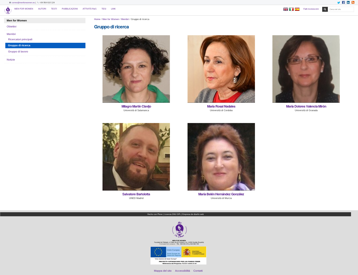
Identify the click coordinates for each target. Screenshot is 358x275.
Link (113, 9)
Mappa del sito (163, 270)
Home (97, 19)
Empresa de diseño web (193, 214)
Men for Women (23, 9)
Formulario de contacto (167, 244)
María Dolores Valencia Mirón (306, 106)
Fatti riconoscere (311, 9)
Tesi (104, 9)
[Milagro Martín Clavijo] (136, 69)
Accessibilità (182, 270)
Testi (54, 9)
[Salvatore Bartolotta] (136, 157)
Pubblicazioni (70, 9)
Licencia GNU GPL (172, 214)
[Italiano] (8, 11)
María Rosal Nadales (221, 106)
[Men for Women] (179, 237)
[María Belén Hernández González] (221, 157)
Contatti (198, 270)
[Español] (296, 9)
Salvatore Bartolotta (136, 194)
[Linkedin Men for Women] (348, 3)
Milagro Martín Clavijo (136, 106)
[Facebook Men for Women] (343, 3)
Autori (42, 9)
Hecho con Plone (154, 214)
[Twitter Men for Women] (339, 3)
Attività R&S (89, 9)
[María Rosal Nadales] (221, 69)
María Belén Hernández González (221, 194)
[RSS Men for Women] (353, 3)
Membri (125, 19)
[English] (285, 9)
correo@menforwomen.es (23, 2)
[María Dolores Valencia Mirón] (306, 69)
